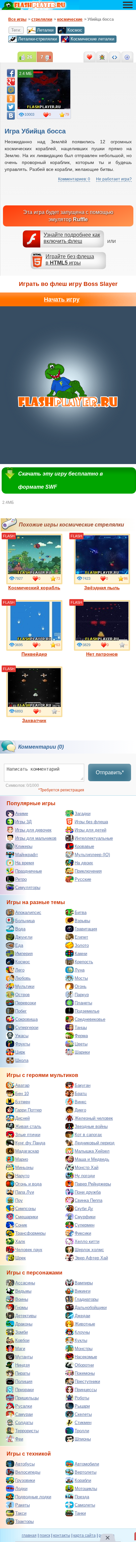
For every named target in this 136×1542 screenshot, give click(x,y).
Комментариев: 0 (74, 179)
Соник (21, 1225)
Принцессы (86, 1389)
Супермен (84, 1225)
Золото (82, 945)
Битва (80, 912)
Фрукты (22, 1043)
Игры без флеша (91, 821)
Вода (20, 928)
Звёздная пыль (102, 587)
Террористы (27, 1430)
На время (24, 862)
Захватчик (34, 720)
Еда (19, 945)
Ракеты (22, 1505)
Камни (81, 953)
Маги (20, 1348)
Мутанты (24, 1356)
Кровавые (84, 846)
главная (29, 1535)
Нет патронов (102, 654)
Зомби (21, 1332)
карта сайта (84, 1535)
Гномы (21, 1307)
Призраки (24, 1389)
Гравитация (86, 928)
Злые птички (27, 1134)
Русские (83, 879)
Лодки (21, 1488)
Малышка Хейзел (92, 1151)
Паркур (82, 994)
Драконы (23, 1323)
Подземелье (87, 1011)
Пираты (22, 1373)
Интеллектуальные (94, 838)
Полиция (23, 1381)
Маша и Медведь (92, 1159)
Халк (20, 1241)
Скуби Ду (84, 1208)
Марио (21, 1159)
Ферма (81, 1035)
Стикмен (83, 1422)
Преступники (87, 1381)
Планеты (83, 1002)
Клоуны (82, 1332)
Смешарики (26, 1216)
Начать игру (62, 299)
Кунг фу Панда (30, 1142)
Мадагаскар (27, 1151)
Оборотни (84, 1365)
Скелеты (83, 1414)
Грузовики (25, 1480)
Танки (80, 1513)
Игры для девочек (33, 830)
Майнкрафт (26, 854)
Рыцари (82, 1406)
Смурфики (85, 1216)
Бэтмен (22, 1101)
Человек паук (28, 1249)
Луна (80, 970)
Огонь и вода (28, 1183)
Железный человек (94, 1118)
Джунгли (23, 937)
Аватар (22, 1085)
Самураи (24, 1414)
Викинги (82, 1291)
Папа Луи (24, 1192)
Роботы (82, 1397)
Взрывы (82, 920)
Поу (19, 1200)
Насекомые (86, 1356)
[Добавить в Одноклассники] (11, 99)
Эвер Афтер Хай (91, 1257)
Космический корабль (34, 587)
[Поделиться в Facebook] (11, 73)
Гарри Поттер (28, 1110)
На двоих (84, 862)
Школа (21, 1060)
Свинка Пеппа (88, 1200)
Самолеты (85, 1505)
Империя (24, 953)
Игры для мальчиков (35, 838)
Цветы (81, 1043)
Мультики (24, 986)
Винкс (80, 1101)
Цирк (20, 1052)
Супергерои (26, 1027)
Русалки (23, 1406)
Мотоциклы (86, 1488)
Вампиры (84, 1282)
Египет (81, 937)
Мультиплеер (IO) (92, 854)
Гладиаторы (86, 1299)
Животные (85, 1323)
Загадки (82, 813)
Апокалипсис (28, 912)
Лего (19, 970)
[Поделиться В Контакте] (11, 116)
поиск (45, 1535)
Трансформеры (30, 1233)
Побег (21, 1011)
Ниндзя (22, 1365)
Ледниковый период (95, 1142)
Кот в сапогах (88, 1134)
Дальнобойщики (91, 1307)
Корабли (83, 1480)
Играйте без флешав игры (70, 260)
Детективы (25, 1315)
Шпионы (83, 1439)
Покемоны (85, 1373)
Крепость (84, 961)
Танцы (81, 1027)
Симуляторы (27, 887)
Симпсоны (25, 1208)
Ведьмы (23, 1291)
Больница (25, 920)
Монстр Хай (86, 1167)
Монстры (83, 1348)
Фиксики (83, 1233)
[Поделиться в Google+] (11, 81)
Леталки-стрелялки (37, 38)
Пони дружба (88, 1192)
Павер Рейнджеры (93, 1183)
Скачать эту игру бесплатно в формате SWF (60, 480)
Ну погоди (85, 1175)
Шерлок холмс (89, 1249)
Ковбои (22, 1340)
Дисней (22, 1118)
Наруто (22, 1175)
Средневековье (90, 1019)
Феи (19, 1439)
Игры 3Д (23, 821)
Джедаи (82, 1315)
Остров (22, 994)
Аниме (21, 813)
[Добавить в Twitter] (11, 107)
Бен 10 (22, 1093)
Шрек (20, 1257)
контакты (61, 1535)
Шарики (82, 1052)
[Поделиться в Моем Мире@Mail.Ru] (11, 90)
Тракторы (24, 1521)
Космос (74, 30)
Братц (80, 1093)
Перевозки (25, 1002)
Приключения (88, 871)
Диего (80, 1110)
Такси (20, 1513)
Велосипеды (27, 1472)
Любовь (23, 978)
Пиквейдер (34, 654)
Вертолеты (85, 1472)
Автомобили (87, 1463)
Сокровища (26, 1019)
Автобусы (25, 1463)
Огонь (80, 986)
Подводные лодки (33, 1496)
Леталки (45, 30)
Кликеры (23, 846)
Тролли (82, 1430)
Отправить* (110, 772)
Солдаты (24, 1422)
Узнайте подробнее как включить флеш (72, 238)
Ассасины (25, 1282)
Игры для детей (90, 830)
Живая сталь (28, 1126)
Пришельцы (27, 1397)
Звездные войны (91, 1126)
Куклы (81, 1340)
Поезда (82, 1496)
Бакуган (82, 1085)
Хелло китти (87, 1241)
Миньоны (24, 1167)
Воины (21, 1299)
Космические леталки (92, 38)
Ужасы (21, 1035)
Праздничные (28, 871)
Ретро (21, 879)
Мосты (81, 978)
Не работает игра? (114, 179)
